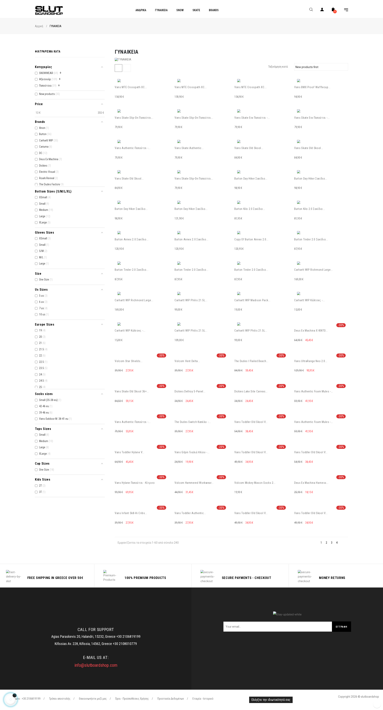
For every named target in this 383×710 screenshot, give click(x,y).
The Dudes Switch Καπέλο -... (193, 422)
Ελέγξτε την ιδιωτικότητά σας (270, 700)
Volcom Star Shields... (128, 361)
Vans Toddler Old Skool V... (251, 422)
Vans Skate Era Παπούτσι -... (252, 117)
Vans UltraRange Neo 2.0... (310, 361)
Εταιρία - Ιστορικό (202, 698)
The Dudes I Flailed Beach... (251, 361)
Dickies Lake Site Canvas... (251, 391)
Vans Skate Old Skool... (248, 148)
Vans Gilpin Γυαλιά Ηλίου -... (192, 452)
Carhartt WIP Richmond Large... (313, 269)
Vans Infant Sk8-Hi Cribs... (131, 513)
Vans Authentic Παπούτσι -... (132, 148)
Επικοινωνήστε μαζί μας (93, 698)
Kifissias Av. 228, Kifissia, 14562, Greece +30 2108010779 (96, 644)
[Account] (322, 10)
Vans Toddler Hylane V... (129, 452)
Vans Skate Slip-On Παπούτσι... (134, 117)
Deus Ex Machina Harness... (311, 482)
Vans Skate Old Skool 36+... (132, 391)
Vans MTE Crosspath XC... (131, 87)
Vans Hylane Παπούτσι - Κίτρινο (135, 482)
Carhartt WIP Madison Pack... (252, 300)
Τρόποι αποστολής (59, 698)
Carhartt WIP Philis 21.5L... (191, 300)
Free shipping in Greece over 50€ (55, 578)
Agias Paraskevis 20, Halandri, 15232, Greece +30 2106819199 (95, 636)
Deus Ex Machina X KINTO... (311, 330)
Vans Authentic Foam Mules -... (313, 391)
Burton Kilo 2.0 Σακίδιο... (249, 208)
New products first (320, 67)
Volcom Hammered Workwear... (194, 482)
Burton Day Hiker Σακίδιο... (251, 178)
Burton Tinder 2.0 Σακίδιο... (311, 239)
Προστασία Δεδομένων (170, 698)
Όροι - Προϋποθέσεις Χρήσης (132, 698)
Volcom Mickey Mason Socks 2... (255, 482)
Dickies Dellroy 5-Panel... (190, 391)
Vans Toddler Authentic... (190, 513)
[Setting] (344, 10)
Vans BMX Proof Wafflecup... (312, 87)
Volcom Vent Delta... (187, 361)
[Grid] (118, 68)
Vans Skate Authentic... (189, 148)
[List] (127, 68)
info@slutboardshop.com (95, 665)
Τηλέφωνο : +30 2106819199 (24, 698)
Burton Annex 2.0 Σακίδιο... (132, 239)
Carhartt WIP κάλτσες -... (309, 300)
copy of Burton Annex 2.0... (251, 239)
